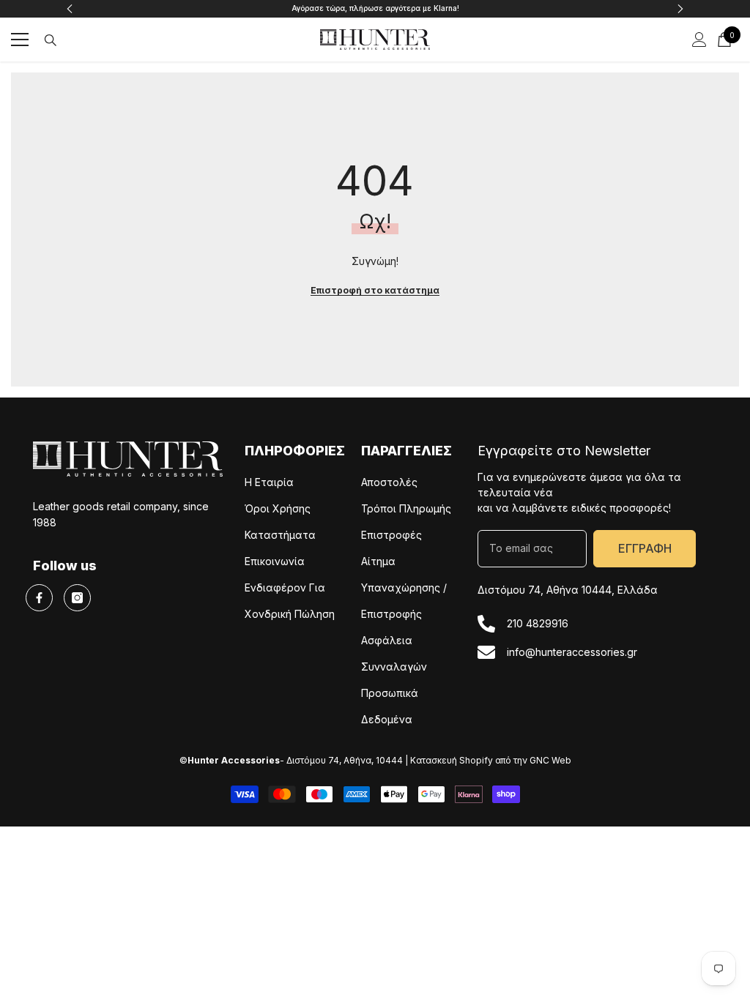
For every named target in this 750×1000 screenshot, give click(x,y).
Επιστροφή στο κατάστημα (375, 290)
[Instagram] (77, 597)
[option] (375, 9)
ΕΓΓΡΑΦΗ (645, 548)
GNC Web (550, 760)
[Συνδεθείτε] (699, 39)
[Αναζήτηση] (50, 40)
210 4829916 (537, 623)
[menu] (20, 39)
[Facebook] (39, 597)
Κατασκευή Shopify (451, 760)
